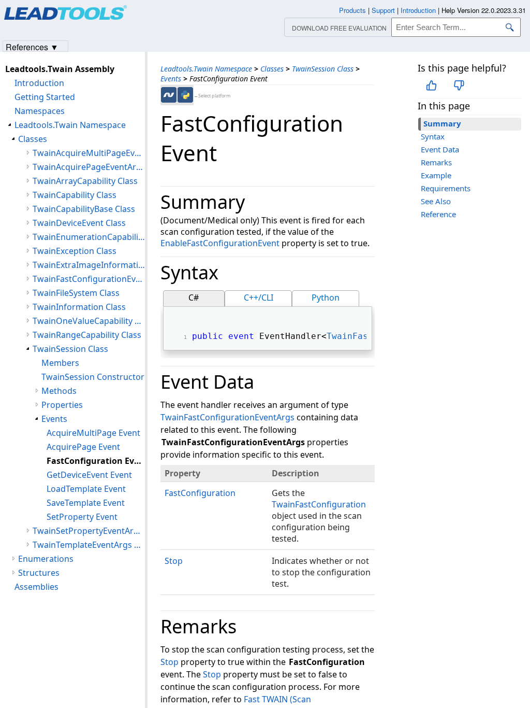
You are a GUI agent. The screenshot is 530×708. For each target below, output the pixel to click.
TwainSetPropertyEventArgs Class (89, 530)
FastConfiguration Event (96, 460)
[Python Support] (185, 95)
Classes (272, 69)
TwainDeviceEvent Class (79, 223)
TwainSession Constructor (92, 377)
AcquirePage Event (83, 446)
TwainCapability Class (74, 195)
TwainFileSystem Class (76, 293)
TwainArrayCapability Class (85, 181)
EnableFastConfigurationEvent (219, 243)
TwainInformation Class (79, 307)
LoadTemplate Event (86, 488)
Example (436, 175)
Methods (59, 391)
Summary (442, 123)
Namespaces (39, 111)
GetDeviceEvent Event (89, 474)
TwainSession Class (323, 69)
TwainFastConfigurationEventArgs (227, 417)
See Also (436, 201)
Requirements (445, 188)
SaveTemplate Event (86, 502)
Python (326, 297)
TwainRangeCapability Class (87, 335)
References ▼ (32, 46)
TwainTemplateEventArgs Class (89, 544)
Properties (62, 404)
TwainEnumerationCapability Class (89, 237)
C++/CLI (258, 297)
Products (352, 10)
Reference (438, 214)
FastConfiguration (200, 493)
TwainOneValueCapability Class (89, 321)
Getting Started (44, 97)
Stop (174, 561)
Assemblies (36, 586)
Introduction (39, 83)
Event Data (440, 149)
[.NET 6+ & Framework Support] (168, 95)
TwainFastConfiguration (319, 504)
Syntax (433, 136)
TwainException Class (74, 251)
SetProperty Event (82, 516)
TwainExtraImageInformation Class (89, 265)
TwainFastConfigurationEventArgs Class (89, 279)
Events (170, 78)
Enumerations (45, 558)
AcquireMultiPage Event (93, 432)
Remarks (436, 162)
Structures (39, 572)
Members (60, 363)
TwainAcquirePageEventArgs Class (89, 167)
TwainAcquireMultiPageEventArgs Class (89, 153)
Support (383, 10)
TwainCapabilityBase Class (84, 209)
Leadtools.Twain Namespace (206, 69)
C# (193, 297)
